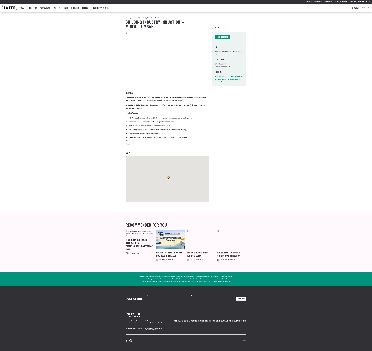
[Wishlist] (363, 8)
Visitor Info (352, 1)
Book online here (222, 37)
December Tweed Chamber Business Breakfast (169, 254)
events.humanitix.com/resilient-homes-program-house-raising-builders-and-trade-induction (229, 79)
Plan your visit (45, 8)
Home (175, 321)
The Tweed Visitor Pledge (314, 1)
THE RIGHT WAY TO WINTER (100, 8)
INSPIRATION (75, 8)
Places (22, 8)
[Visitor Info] (369, 8)
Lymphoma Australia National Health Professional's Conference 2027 (139, 244)
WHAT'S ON (57, 8)
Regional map (328, 1)
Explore (187, 321)
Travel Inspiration (204, 321)
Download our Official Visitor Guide (233, 321)
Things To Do (32, 8)
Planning (194, 321)
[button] (168, 177)
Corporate (361, 1)
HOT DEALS (85, 8)
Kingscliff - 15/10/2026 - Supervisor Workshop (229, 254)
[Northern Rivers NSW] (153, 328)
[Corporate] (134, 315)
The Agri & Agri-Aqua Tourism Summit (197, 254)
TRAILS (66, 8)
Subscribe (241, 298)
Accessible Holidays (341, 1)
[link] (134, 329)
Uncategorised (130, 18)
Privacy (244, 340)
